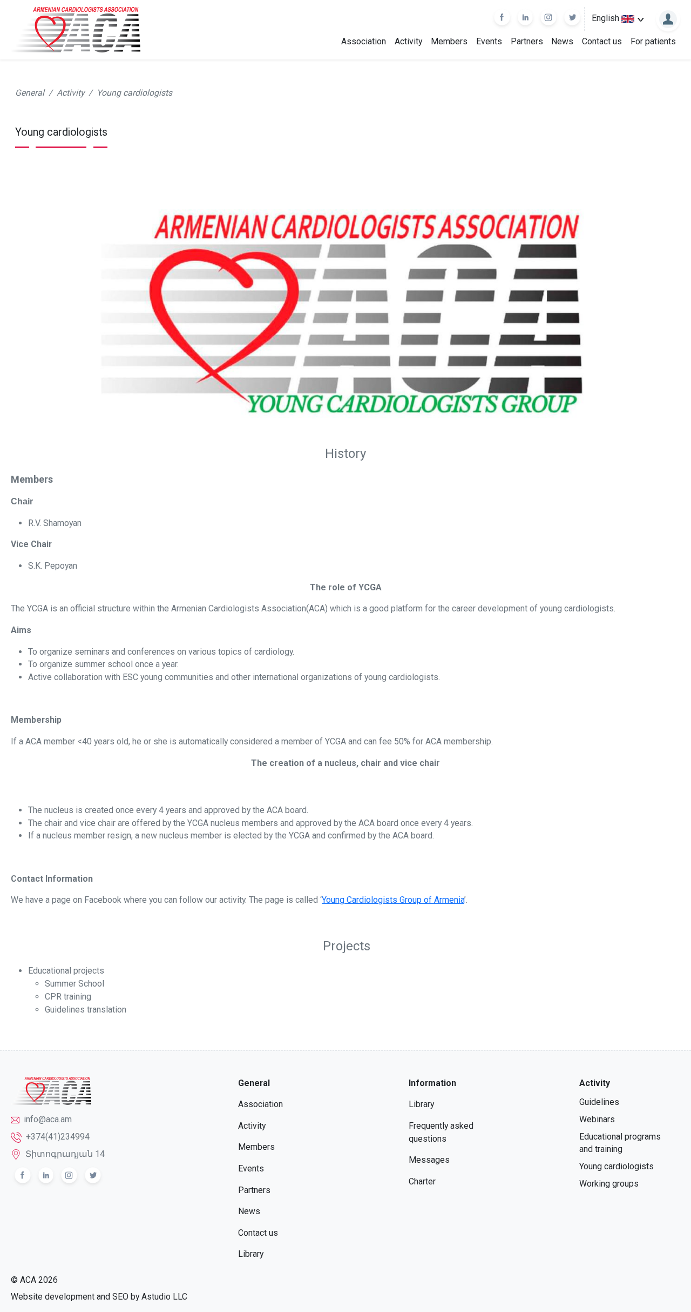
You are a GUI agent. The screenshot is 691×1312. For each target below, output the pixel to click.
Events (489, 41)
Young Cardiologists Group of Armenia (393, 900)
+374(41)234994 (58, 1136)
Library (250, 1254)
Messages (429, 1160)
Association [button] (363, 41)
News (562, 41)
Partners (527, 41)
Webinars (597, 1119)
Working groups (609, 1183)
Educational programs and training (620, 1143)
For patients (653, 41)
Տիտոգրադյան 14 (65, 1154)
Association (260, 1104)
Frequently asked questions (441, 1132)
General (29, 93)
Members (449, 41)
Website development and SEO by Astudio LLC (99, 1296)
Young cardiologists (134, 93)
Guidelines (599, 1102)
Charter (422, 1181)
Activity (408, 41)
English (606, 18)
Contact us (602, 41)
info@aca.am (48, 1119)
